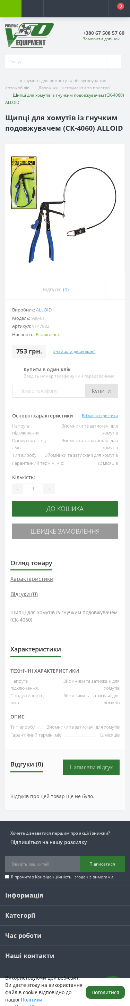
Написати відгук (91, 767)
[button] (54, 8)
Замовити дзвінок (101, 39)
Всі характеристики (100, 415)
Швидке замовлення (65, 531)
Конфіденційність (53, 877)
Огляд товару (31, 563)
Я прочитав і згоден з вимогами (62, 877)
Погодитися (105, 992)
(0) (66, 289)
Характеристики (31, 579)
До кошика (65, 508)
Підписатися (102, 864)
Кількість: (23, 477)
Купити (101, 391)
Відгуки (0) (24, 594)
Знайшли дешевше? (74, 351)
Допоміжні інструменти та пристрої (74, 88)
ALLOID (44, 310)
